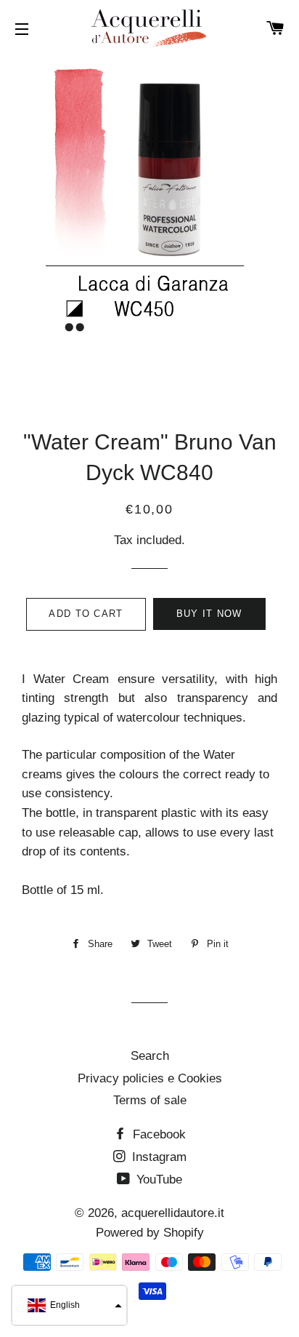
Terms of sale (150, 1100)
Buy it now (209, 613)
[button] (69, 1305)
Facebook (157, 1134)
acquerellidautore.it (172, 1213)
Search (150, 1056)
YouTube (157, 1179)
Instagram (157, 1157)
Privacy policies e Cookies (150, 1078)
